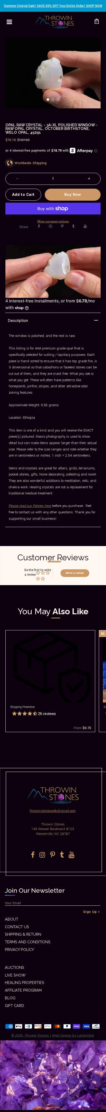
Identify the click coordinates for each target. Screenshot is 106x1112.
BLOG (10, 998)
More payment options (53, 221)
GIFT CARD (14, 1005)
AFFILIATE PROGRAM (23, 990)
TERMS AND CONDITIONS (27, 942)
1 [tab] (49, 101)
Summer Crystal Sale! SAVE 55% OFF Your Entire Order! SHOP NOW (53, 6)
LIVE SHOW (15, 975)
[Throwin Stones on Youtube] (85, 226)
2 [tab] (54, 101)
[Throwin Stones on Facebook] (39, 226)
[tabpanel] (53, 73)
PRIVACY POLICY (19, 949)
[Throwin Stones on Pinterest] (62, 226)
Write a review (75, 573)
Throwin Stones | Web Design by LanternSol (59, 1035)
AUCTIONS (14, 967)
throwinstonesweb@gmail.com (53, 810)
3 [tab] (59, 101)
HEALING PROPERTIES (24, 982)
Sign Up (90, 911)
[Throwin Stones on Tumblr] (73, 226)
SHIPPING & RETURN (23, 934)
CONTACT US (17, 927)
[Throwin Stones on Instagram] (50, 226)
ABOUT (11, 919)
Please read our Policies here (30, 505)
